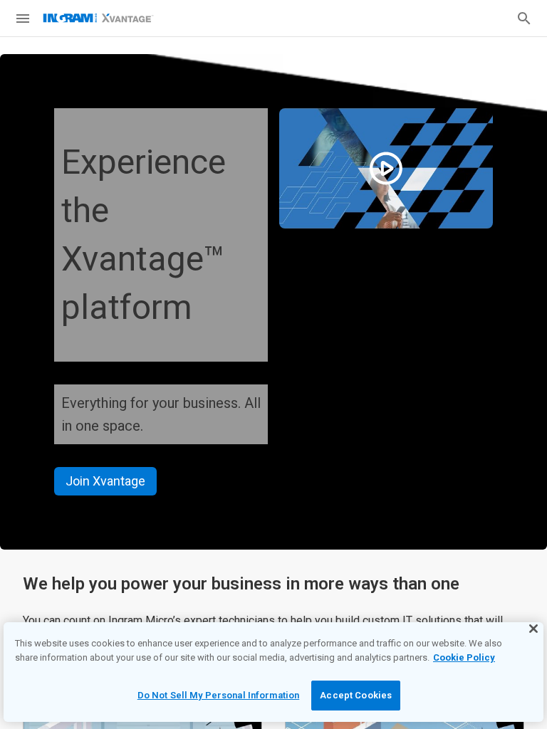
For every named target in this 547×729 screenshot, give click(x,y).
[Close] (533, 629)
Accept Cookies (356, 695)
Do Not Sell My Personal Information (218, 695)
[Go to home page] (98, 18)
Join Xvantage (105, 480)
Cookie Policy (464, 657)
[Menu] (22, 18)
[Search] (524, 18)
